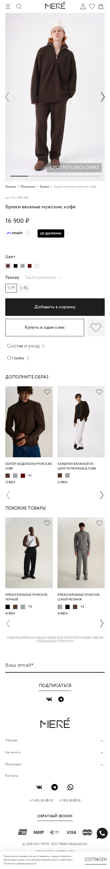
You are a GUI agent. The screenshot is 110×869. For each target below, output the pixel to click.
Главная (10, 187)
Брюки (44, 187)
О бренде (11, 740)
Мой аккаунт (13, 764)
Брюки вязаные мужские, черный (26, 597)
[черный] (15, 266)
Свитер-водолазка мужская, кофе (28, 466)
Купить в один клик (45, 327)
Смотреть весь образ (74, 168)
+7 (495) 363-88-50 (41, 801)
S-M (11, 288)
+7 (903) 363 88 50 (69, 801)
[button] (7, 97)
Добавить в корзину (55, 307)
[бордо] (30, 266)
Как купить (12, 752)
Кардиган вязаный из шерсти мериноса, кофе (76, 466)
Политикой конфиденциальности (20, 863)
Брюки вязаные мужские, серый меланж (78, 597)
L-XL (24, 288)
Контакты (11, 776)
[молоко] (37, 266)
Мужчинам (28, 187)
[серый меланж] (23, 266)
